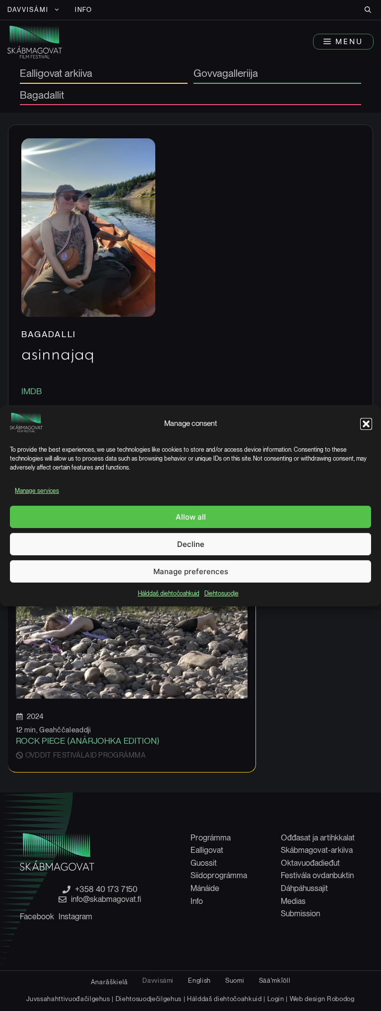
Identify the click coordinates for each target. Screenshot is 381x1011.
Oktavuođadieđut (310, 863)
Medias (293, 901)
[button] (366, 424)
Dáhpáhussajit (304, 888)
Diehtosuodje (221, 593)
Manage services (37, 490)
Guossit (203, 863)
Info (84, 9)
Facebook (37, 916)
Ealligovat (206, 850)
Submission (300, 913)
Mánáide (204, 888)
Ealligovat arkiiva (56, 73)
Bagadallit (42, 95)
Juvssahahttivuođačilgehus (68, 999)
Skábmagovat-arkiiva (317, 850)
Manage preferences (190, 571)
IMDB (31, 391)
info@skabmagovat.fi (106, 899)
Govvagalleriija (225, 73)
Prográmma (210, 837)
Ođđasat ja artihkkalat (318, 837)
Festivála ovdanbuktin (317, 875)
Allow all (191, 517)
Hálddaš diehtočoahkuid (168, 593)
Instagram (75, 916)
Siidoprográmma (218, 875)
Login (275, 999)
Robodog (341, 999)
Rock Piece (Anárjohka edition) (88, 740)
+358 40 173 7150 (106, 889)
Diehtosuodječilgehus (149, 999)
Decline (190, 544)
